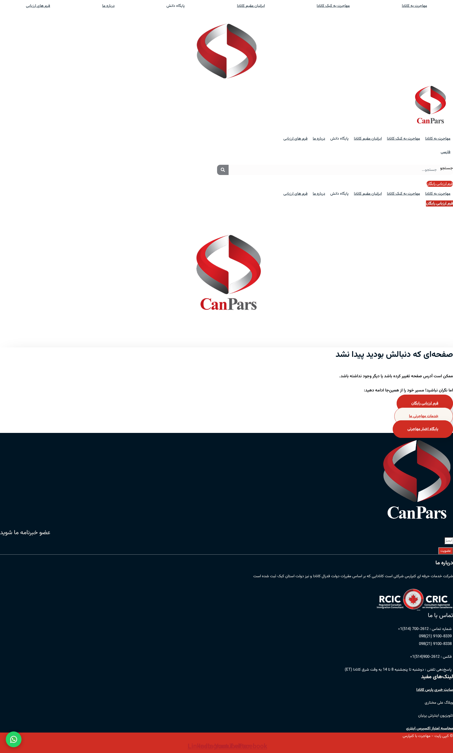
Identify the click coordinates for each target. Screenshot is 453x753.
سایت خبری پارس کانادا (434, 690)
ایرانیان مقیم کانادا (251, 6)
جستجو (446, 168)
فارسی (445, 152)
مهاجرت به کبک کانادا (333, 6)
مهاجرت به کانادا (437, 139)
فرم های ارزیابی (38, 6)
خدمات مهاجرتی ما (423, 416)
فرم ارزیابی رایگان (424, 403)
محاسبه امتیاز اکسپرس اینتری (429, 728)
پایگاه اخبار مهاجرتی (422, 429)
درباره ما (108, 6)
